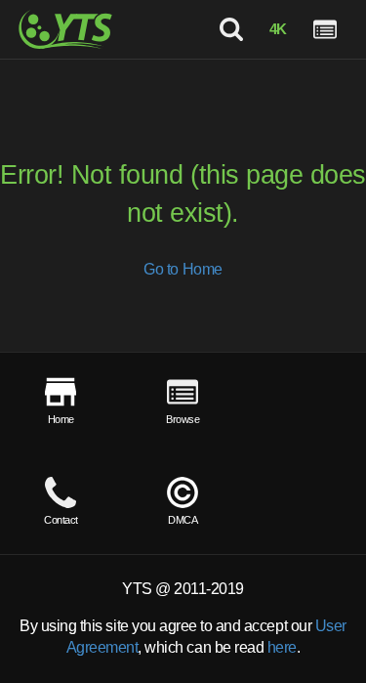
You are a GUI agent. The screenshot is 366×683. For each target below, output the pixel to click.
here (282, 647)
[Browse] (325, 29)
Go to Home (182, 269)
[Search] (230, 29)
